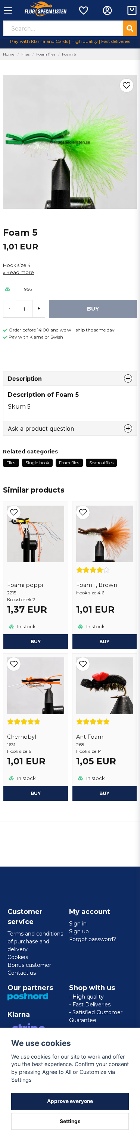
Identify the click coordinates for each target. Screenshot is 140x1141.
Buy (36, 641)
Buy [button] (104, 641)
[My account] (107, 10)
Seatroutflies (101, 462)
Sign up (79, 931)
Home (9, 54)
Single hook (37, 462)
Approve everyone (70, 1101)
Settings (70, 1121)
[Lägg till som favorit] (83, 10)
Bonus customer (29, 965)
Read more (20, 272)
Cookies (17, 957)
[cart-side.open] (132, 10)
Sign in (78, 923)
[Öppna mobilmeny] (8, 10)
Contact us (21, 972)
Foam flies (45, 54)
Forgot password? (92, 939)
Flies (25, 54)
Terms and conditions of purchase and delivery (35, 941)
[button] (126, 85)
